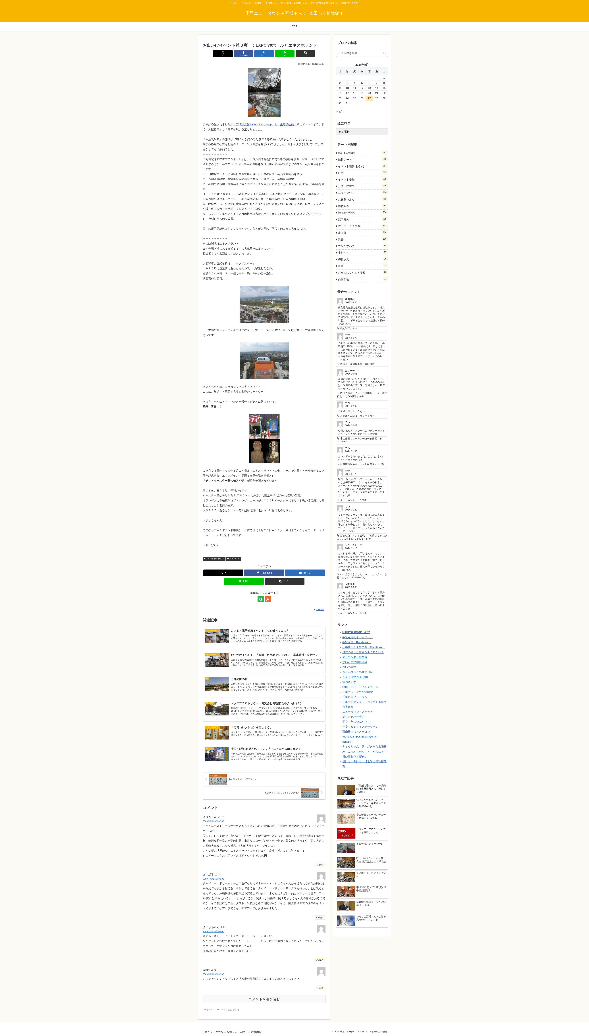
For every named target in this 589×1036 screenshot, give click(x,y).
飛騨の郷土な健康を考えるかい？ (363, 652)
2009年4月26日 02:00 (213, 821)
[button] (305, 53)
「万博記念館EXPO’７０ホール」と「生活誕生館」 (265, 124)
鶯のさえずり (350, 682)
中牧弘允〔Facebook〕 (356, 642)
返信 (321, 865)
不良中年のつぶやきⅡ (356, 721)
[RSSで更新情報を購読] (268, 599)
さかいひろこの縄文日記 (357, 672)
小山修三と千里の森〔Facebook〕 (363, 647)
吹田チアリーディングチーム (360, 686)
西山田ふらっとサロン (356, 731)
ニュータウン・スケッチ (357, 711)
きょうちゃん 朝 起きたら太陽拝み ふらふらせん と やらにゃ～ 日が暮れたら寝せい (365, 751)
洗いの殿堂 (349, 667)
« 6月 (339, 111)
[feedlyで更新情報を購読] (261, 599)
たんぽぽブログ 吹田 (355, 677)
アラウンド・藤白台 (354, 657)
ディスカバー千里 (353, 716)
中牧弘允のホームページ (357, 637)
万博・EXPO (235, 559)
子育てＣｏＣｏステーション (360, 726)
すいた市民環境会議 (354, 662)
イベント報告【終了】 (215, 559)
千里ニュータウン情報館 (357, 692)
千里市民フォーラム (354, 696)
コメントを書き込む (264, 999)
